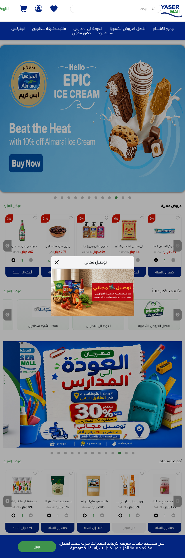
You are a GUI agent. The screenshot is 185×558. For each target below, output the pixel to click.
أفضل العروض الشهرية (128, 29)
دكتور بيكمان (81, 33)
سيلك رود (105, 33)
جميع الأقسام (163, 29)
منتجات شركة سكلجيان (49, 29)
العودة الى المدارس (87, 29)
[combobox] (115, 9)
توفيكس (18, 29)
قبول (37, 547)
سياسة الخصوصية (86, 548)
